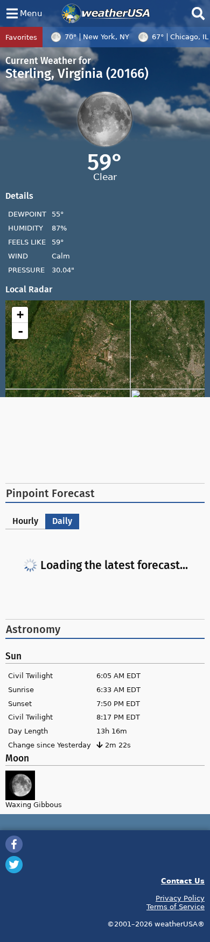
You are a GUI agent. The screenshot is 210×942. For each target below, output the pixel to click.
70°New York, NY (97, 36)
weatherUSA (106, 13)
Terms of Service (175, 906)
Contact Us (183, 880)
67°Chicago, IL (180, 36)
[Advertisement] (105, 440)
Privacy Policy (180, 898)
